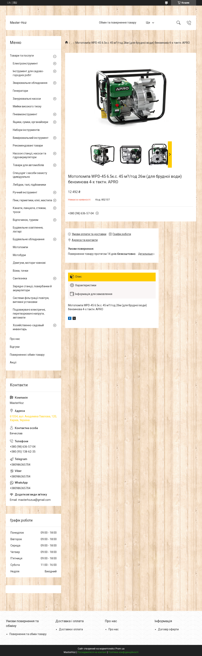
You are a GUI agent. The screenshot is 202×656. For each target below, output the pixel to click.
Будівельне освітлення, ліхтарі (28, 229)
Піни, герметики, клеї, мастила (32, 200)
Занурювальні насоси (27, 98)
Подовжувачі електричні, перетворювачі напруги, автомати (29, 313)
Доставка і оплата (71, 629)
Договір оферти (168, 629)
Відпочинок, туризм (25, 219)
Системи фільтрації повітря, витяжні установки (31, 299)
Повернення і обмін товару (27, 354)
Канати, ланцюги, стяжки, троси (29, 210)
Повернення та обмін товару (28, 634)
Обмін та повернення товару (117, 22)
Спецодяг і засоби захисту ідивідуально (30, 175)
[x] (74, 318)
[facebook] (69, 318)
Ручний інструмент (25, 192)
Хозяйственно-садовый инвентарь (28, 327)
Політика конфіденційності (123, 652)
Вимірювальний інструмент (31, 137)
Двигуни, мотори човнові (29, 262)
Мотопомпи (20, 247)
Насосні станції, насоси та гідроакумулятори (29, 155)
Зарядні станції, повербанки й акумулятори (32, 288)
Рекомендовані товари (28, 145)
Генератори (20, 90)
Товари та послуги (22, 55)
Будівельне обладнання (28, 239)
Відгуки (15, 346)
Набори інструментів (26, 129)
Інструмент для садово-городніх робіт (28, 73)
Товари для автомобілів (28, 165)
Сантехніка (20, 278)
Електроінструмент (25, 63)
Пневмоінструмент (25, 114)
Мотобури (19, 255)
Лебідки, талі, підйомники (29, 184)
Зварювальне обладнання (30, 82)
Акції (13, 362)
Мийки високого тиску (27, 106)
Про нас (15, 338)
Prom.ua (119, 648)
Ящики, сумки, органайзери (30, 122)
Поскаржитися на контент (92, 652)
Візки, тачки (20, 270)
